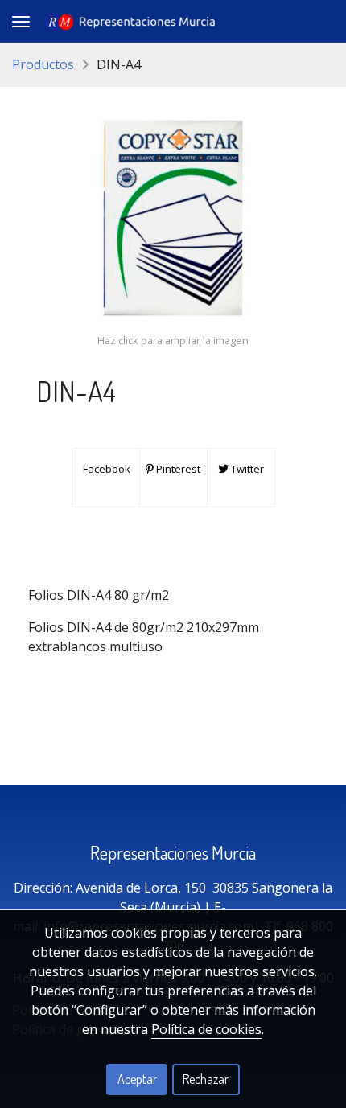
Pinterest (177, 469)
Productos (43, 64)
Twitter (246, 469)
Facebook (105, 469)
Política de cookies (206, 1029)
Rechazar (206, 1079)
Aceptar (137, 1079)
